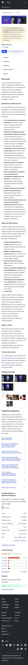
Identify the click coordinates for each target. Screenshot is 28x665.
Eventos (17, 615)
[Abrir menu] (25, 2)
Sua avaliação (5, 571)
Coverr (12, 363)
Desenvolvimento (8, 69)
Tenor (17, 363)
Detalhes (5, 57)
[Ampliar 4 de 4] (24, 394)
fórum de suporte (13, 428)
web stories (23, 540)
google (19, 537)
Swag (17, 621)
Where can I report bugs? (9, 487)
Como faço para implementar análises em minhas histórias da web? (9, 473)
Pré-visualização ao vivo (16, 51)
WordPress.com (7, 626)
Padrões (17, 607)
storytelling (16, 540)
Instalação (6, 65)
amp (16, 537)
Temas (17, 602)
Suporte (5, 73)
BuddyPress (6, 634)
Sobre (3, 599)
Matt (4, 628)
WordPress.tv (6, 621)
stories (24, 537)
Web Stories (6, 83)
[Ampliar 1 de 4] (11, 377)
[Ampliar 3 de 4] (11, 385)
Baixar (4, 51)
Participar (17, 612)
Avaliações (6, 61)
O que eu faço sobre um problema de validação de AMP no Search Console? (9, 481)
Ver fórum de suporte (8, 589)
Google (6, 47)
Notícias (4, 602)
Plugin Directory (6, 7)
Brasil (6, 641)
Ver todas (23, 571)
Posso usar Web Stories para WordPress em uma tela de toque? (11, 452)
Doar (17, 618)
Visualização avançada (8, 545)
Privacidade (5, 607)
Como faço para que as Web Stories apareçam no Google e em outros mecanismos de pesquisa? (11, 458)
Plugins (17, 604)
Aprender (4, 612)
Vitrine (16, 599)
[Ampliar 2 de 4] (24, 377)
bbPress (5, 631)
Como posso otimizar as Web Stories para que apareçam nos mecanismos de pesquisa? (10, 466)
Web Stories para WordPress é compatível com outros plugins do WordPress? (10, 445)
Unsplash (7, 363)
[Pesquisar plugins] (18, 12)
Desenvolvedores (7, 618)
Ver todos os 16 (22, 533)
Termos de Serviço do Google (12, 358)
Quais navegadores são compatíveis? (7, 438)
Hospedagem (5, 604)
